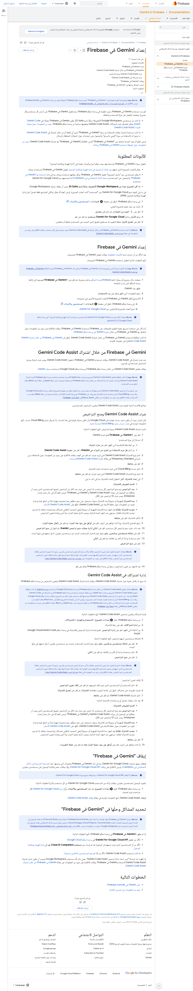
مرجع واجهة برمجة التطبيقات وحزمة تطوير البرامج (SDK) (130, 944)
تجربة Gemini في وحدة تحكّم (91, 332)
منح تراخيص (109, 233)
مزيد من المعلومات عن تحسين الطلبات (124, 889)
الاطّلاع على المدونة (97, 939)
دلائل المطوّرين (146, 939)
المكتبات (149, 953)
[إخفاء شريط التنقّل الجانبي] (159, 986)
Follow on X (99, 948)
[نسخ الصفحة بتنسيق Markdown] (74, 50)
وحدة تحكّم (79, 839)
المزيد (130, 3)
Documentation (179, 12)
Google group (49, 948)
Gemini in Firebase (152, 12)
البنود (150, 985)
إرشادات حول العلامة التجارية (45, 957)
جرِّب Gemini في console (123, 884)
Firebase (142, 42)
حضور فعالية (99, 957)
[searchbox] (174, 27)
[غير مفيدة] (21, 42)
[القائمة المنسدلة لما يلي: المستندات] (138, 3)
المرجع (108, 18)
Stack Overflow (49, 944)
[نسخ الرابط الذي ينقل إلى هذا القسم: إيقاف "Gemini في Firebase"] (90, 756)
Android (116, 973)
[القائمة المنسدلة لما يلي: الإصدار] (155, 3)
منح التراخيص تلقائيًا (61, 672)
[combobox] (94, 3)
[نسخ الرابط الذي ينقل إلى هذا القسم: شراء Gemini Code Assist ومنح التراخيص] (80, 414)
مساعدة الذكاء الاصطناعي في (91, 178)
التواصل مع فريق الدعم (47, 939)
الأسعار (57, 504)
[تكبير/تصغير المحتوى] (129, 59)
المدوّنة (43, 3)
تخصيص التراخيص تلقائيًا (63, 558)
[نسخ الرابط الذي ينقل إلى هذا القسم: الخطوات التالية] (117, 877)
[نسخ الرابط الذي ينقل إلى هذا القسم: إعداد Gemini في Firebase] (94, 247)
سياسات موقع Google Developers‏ (133, 917)
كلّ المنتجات (50, 973)
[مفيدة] (25, 42)
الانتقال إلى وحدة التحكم (28, 3)
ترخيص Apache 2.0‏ (44, 914)
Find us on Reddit (96, 944)
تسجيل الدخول (9, 3)
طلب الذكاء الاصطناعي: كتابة (50, 826)
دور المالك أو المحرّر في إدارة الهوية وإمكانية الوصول (90, 169)
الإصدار (161, 3)
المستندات (145, 3)
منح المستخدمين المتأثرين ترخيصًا (78, 853)
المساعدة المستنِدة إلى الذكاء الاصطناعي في (101, 103)
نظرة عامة (186, 18)
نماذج (98, 18)
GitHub (148, 957)
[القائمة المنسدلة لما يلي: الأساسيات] (166, 18)
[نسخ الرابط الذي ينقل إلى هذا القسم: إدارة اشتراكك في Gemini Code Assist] (85, 575)
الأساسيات (173, 18)
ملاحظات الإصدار (49, 953)
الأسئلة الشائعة (51, 962)
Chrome (103, 973)
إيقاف (87, 767)
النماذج (149, 948)
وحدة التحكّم (101, 280)
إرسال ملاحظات (28, 50)
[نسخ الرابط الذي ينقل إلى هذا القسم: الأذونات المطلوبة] (115, 156)
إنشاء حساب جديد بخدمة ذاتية (109, 423)
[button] (176, 56)
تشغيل (122, 18)
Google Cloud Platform (70, 973)
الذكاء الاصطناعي (154, 18)
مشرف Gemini (44, 369)
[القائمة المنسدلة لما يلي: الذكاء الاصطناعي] (145, 18)
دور (47, 788)
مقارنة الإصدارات (86, 458)
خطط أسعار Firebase (71, 397)
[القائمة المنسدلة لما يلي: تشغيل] (116, 18)
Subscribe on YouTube (94, 953)
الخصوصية (141, 985)
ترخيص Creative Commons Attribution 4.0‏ (107, 914)
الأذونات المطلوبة (115, 254)
